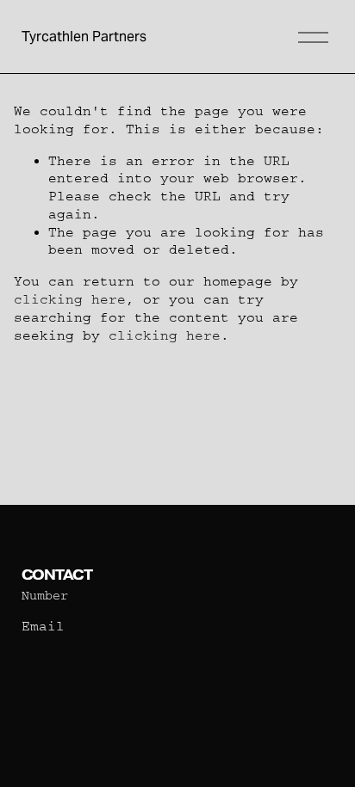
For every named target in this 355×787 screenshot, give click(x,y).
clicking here (70, 299)
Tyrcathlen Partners (84, 37)
